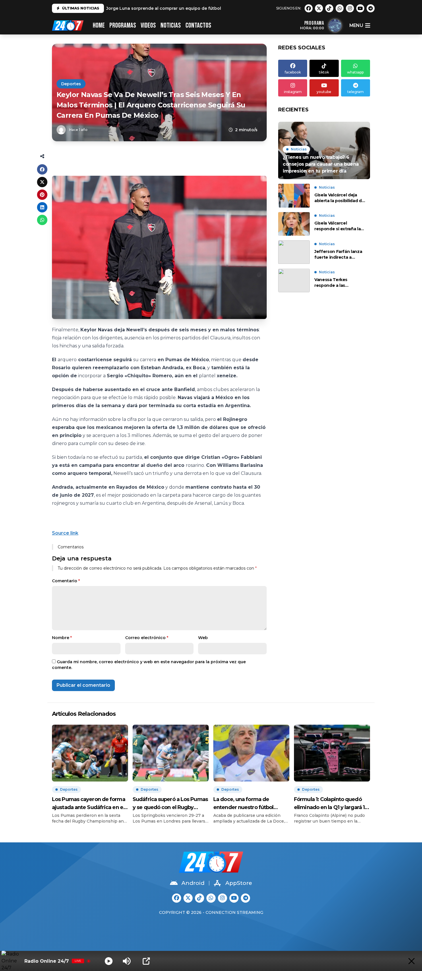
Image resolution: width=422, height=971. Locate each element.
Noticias (170, 25)
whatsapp (355, 72)
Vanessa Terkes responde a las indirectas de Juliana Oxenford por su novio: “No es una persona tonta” (338, 283)
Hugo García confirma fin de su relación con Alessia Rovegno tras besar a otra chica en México (207, 8)
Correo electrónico (146, 637)
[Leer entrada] (324, 150)
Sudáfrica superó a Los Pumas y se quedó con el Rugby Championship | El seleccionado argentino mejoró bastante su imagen (170, 803)
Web (203, 637)
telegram (355, 92)
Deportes (71, 83)
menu (356, 25)
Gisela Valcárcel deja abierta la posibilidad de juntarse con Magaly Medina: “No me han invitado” (339, 198)
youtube (324, 92)
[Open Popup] (146, 961)
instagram (293, 92)
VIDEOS (148, 25)
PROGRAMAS (122, 25)
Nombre (62, 637)
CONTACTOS (198, 25)
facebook (293, 72)
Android (192, 883)
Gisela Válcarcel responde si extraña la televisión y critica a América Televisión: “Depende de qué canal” (337, 226)
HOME (99, 25)
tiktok (324, 72)
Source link (65, 533)
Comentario (66, 580)
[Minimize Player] (411, 961)
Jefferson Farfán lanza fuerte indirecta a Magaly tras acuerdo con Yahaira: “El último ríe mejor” (338, 254)
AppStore (238, 883)
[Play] (108, 961)
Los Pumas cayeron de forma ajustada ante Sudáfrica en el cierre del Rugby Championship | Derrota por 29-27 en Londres (88, 803)
